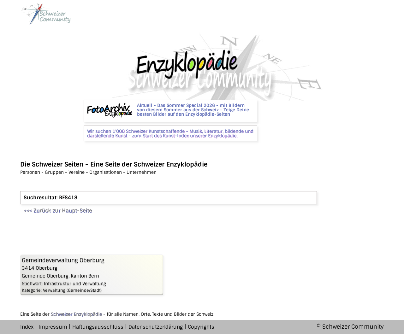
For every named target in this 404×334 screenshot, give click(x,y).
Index (26, 327)
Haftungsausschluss (97, 327)
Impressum (53, 327)
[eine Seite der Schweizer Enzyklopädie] (45, 14)
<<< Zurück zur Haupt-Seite (57, 210)
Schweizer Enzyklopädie (76, 314)
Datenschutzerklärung (155, 327)
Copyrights (201, 327)
